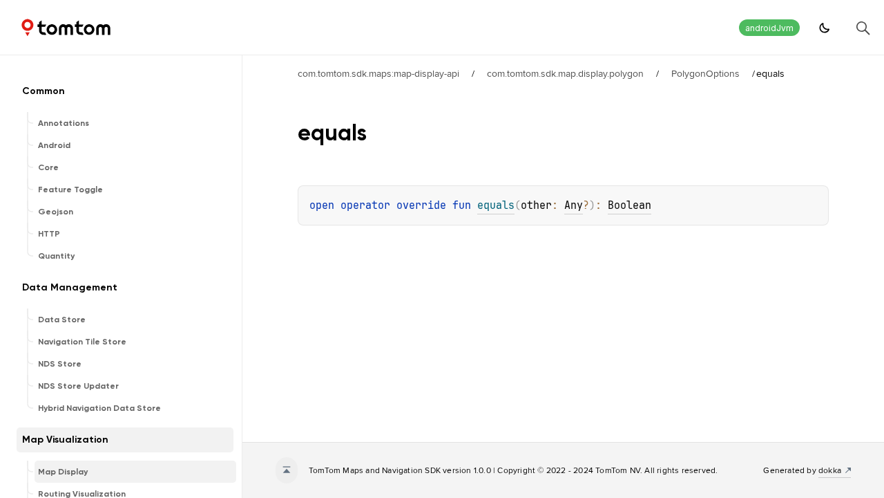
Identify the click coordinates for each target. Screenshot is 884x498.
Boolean (629, 205)
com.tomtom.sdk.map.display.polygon (565, 73)
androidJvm (769, 28)
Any (573, 205)
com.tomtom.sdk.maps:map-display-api (378, 73)
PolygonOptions (705, 73)
